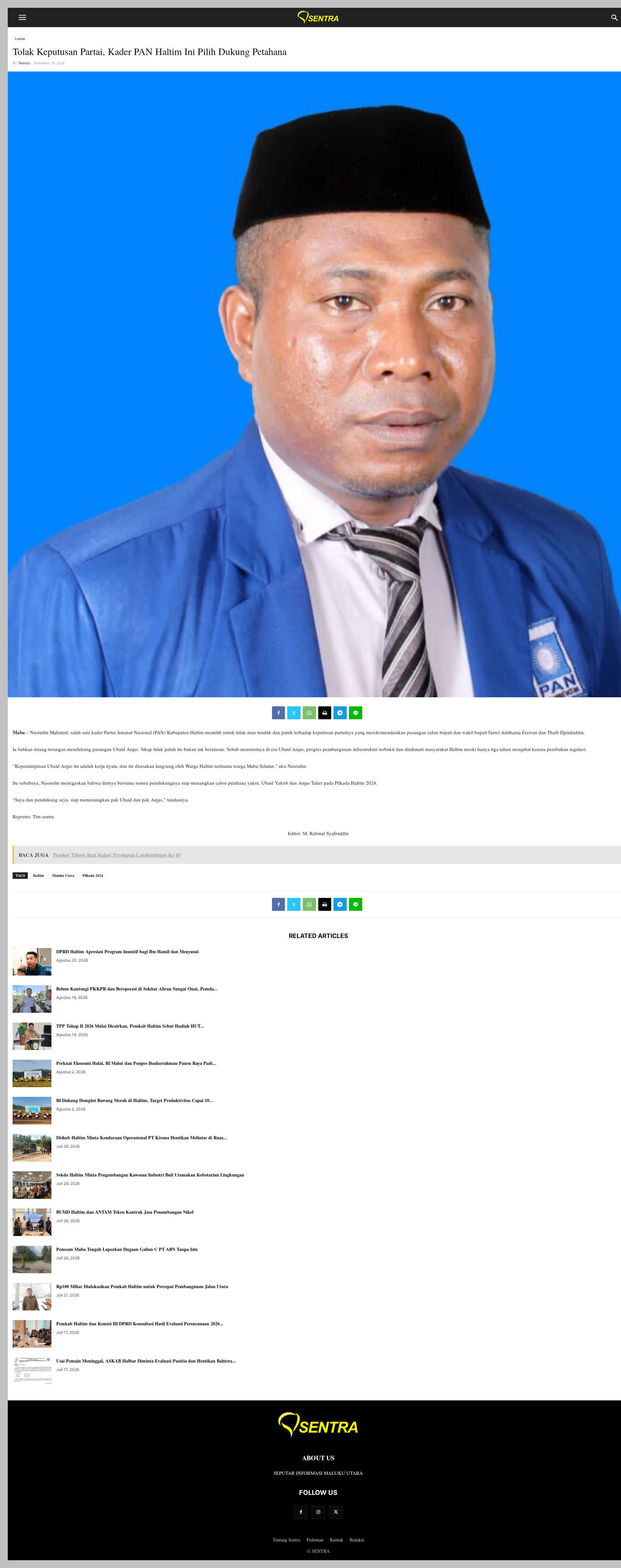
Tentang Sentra (286, 1540)
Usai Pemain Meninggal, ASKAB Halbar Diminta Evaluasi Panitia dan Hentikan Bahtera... (146, 1360)
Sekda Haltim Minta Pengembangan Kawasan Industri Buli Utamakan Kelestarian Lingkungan (150, 1174)
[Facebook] (278, 712)
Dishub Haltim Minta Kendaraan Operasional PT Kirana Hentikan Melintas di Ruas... (141, 1137)
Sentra (24, 63)
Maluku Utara (63, 875)
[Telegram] (340, 712)
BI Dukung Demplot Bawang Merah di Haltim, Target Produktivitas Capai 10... (134, 1100)
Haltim (38, 875)
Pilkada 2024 (92, 875)
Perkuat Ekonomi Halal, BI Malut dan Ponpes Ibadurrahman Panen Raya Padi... (136, 1063)
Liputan (20, 38)
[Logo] (318, 1438)
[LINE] (355, 712)
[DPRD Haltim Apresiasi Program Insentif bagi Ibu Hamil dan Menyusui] (32, 962)
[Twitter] (293, 712)
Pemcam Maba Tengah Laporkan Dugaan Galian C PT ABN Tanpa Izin (127, 1249)
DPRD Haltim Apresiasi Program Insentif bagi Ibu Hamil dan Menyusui (127, 951)
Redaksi (357, 1540)
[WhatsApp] (309, 712)
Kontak (336, 1540)
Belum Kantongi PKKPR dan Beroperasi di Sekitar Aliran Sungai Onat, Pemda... (137, 988)
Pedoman (315, 1540)
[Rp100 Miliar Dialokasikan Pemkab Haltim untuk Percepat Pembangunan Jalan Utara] (32, 1297)
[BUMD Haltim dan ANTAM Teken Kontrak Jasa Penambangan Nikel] (32, 1223)
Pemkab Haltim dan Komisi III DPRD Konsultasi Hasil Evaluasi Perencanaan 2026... (139, 1323)
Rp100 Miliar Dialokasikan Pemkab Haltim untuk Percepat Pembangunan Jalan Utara (142, 1286)
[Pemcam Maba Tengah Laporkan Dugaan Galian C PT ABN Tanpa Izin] (32, 1260)
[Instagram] (318, 1512)
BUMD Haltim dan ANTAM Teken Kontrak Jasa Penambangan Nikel (124, 1212)
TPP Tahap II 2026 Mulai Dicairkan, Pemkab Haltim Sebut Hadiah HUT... (130, 1025)
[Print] (324, 712)
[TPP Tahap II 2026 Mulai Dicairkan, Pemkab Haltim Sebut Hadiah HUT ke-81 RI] (32, 1037)
